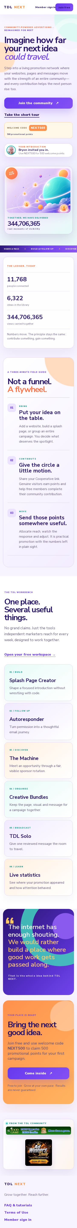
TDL (14, 7)
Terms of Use (16, 1212)
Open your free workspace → (30, 654)
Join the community (39, 103)
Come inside (38, 1073)
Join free (64, 7)
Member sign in (45, 7)
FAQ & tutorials (18, 1205)
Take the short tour (21, 114)
